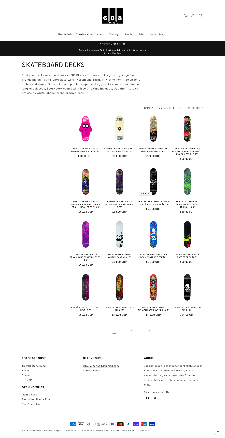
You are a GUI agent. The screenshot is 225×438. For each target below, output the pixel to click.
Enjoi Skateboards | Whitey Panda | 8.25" (119, 255)
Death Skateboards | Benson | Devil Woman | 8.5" (153, 308)
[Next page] (158, 331)
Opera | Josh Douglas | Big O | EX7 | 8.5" (85, 308)
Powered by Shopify (52, 430)
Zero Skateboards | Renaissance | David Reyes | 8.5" (85, 257)
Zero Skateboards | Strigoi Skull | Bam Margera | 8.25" (153, 203)
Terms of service (102, 430)
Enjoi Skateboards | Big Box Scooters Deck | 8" (153, 255)
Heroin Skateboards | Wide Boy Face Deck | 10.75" (119, 150)
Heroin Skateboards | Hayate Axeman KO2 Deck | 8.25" (119, 204)
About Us (163, 392)
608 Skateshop (36, 430)
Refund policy (70, 430)
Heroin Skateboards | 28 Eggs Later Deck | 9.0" (153, 150)
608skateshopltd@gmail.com (101, 365)
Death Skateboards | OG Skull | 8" (187, 308)
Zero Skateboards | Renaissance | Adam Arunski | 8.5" (187, 204)
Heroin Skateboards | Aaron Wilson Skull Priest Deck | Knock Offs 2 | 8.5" (85, 204)
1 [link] (114, 331)
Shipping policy (120, 430)
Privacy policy (86, 430)
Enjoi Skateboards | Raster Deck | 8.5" (187, 255)
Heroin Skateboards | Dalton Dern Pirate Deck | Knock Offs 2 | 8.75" (187, 151)
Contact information (139, 430)
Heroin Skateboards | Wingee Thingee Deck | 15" (85, 150)
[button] (83, 34)
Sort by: (149, 108)
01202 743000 (91, 370)
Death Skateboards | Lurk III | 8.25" (119, 308)
